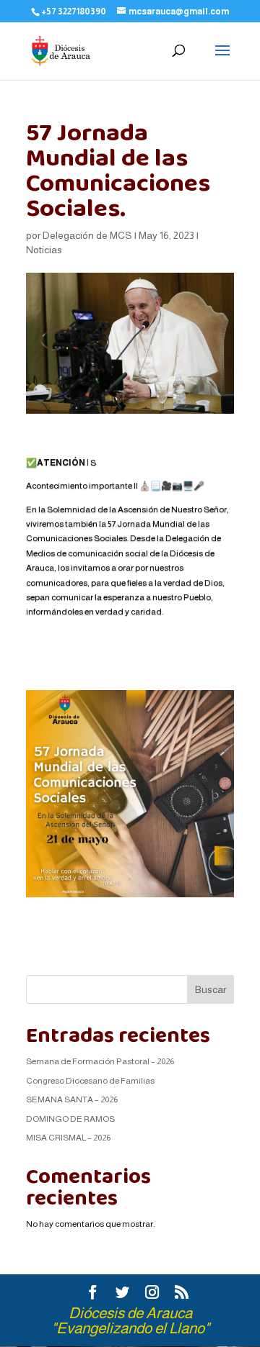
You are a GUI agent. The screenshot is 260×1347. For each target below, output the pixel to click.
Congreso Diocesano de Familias (90, 1081)
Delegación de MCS (87, 235)
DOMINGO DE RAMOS (70, 1119)
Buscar (210, 989)
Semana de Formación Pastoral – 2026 (100, 1061)
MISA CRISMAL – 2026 (68, 1138)
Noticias (44, 249)
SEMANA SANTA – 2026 (72, 1099)
